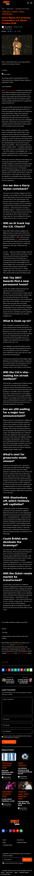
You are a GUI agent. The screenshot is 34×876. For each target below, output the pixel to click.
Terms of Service (22, 653)
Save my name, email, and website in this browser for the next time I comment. (17, 736)
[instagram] (10, 830)
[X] (6, 830)
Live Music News (7, 845)
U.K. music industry (9, 90)
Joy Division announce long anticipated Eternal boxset (25, 770)
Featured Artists (21, 842)
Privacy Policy (19, 645)
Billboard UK (10, 8)
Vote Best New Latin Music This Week (24, 803)
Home (3, 8)
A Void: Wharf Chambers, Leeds (8, 800)
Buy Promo (20, 840)
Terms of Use (6, 645)
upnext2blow (8, 27)
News (4, 842)
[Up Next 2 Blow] (6, 2)
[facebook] (3, 830)
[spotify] (21, 830)
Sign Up (4, 628)
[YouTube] (17, 830)
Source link (5, 662)
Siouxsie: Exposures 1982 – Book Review (8, 772)
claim (16, 239)
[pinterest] (14, 830)
